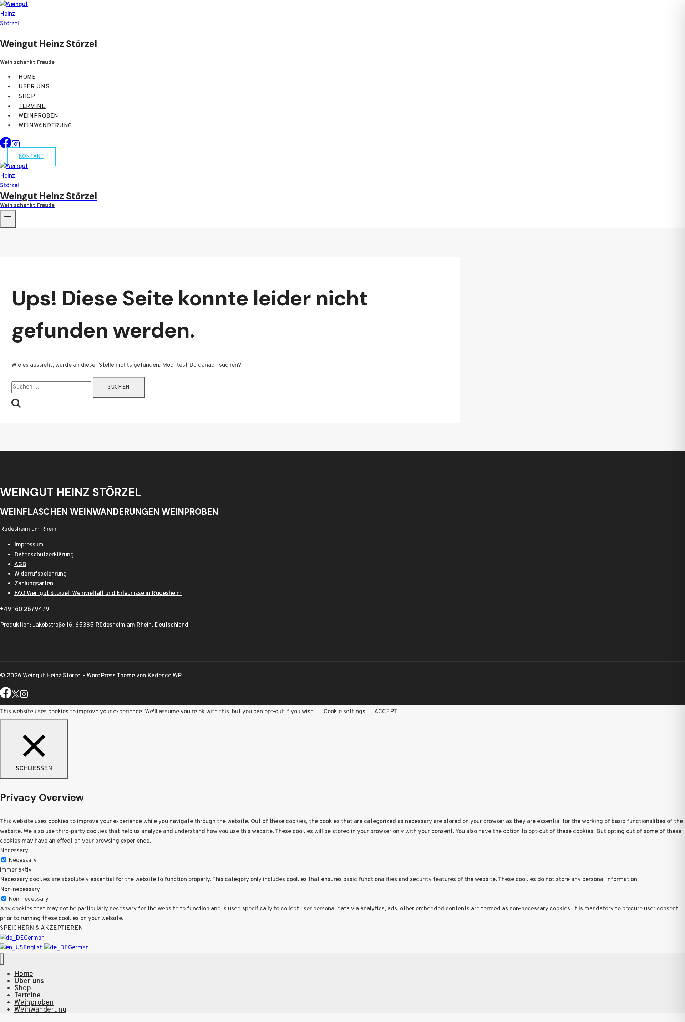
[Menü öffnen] (8, 219)
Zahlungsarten (33, 584)
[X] (15, 697)
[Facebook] (5, 147)
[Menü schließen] (2, 959)
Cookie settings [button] (344, 712)
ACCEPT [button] (385, 712)
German (34, 938)
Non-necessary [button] (20, 890)
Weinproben (39, 116)
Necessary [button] (14, 851)
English (33, 948)
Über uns (34, 87)
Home (27, 77)
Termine (32, 106)
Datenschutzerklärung (44, 555)
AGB (20, 565)
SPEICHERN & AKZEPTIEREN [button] (41, 928)
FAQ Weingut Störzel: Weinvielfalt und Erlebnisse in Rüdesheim (98, 593)
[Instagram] (24, 697)
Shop (27, 97)
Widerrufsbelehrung (40, 574)
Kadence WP (164, 676)
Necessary (23, 860)
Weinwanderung (45, 125)
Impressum (29, 545)
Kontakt (31, 156)
